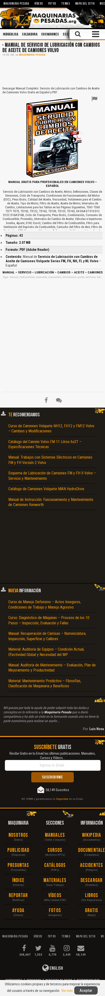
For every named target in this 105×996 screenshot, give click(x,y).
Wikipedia (91, 835)
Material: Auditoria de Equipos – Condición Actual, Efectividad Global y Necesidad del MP (46, 652)
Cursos (55, 850)
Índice (18, 880)
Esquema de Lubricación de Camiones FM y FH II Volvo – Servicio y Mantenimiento (52, 476)
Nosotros (18, 835)
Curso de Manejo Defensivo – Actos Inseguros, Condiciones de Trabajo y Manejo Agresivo (44, 604)
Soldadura (29, 34)
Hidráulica (10, 34)
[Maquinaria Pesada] (52, 18)
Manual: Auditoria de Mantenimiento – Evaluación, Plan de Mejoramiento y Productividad (52, 668)
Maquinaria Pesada (32, 54)
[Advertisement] (52, 71)
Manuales (55, 835)
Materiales (55, 880)
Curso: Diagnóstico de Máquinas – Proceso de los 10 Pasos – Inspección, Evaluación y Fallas (48, 620)
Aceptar (86, 990)
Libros (91, 895)
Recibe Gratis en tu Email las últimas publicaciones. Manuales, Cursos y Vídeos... (52, 755)
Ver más (67, 991)
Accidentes (91, 865)
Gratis (91, 910)
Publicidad (18, 850)
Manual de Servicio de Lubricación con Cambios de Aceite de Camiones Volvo (51, 48)
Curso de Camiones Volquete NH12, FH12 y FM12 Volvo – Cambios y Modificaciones (51, 428)
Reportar (18, 895)
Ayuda (18, 910)
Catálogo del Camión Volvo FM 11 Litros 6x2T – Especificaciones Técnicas (45, 444)
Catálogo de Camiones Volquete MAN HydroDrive (46, 489)
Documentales (91, 850)
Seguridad (62, 799)
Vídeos (55, 895)
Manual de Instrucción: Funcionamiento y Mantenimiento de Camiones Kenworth (50, 502)
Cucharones (50, 34)
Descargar (92, 880)
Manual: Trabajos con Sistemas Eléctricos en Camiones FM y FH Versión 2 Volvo (50, 460)
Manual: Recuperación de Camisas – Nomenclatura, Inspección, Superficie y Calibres (47, 636)
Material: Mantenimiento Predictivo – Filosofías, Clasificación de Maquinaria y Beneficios (44, 683)
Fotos (55, 910)
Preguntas (18, 865)
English (56, 968)
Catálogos (55, 865)
